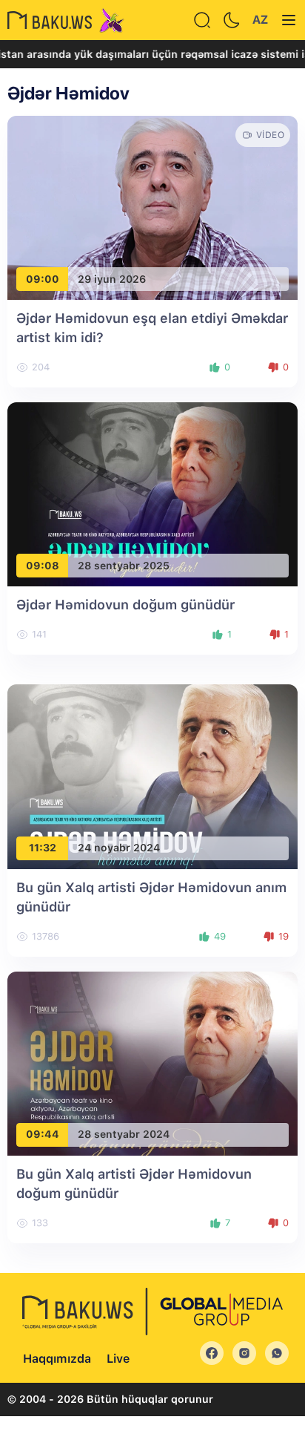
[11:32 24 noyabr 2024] (152, 776)
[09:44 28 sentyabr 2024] (152, 1062)
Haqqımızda (57, 1359)
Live (118, 1359)
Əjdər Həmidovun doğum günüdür (125, 604)
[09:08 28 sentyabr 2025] (152, 493)
